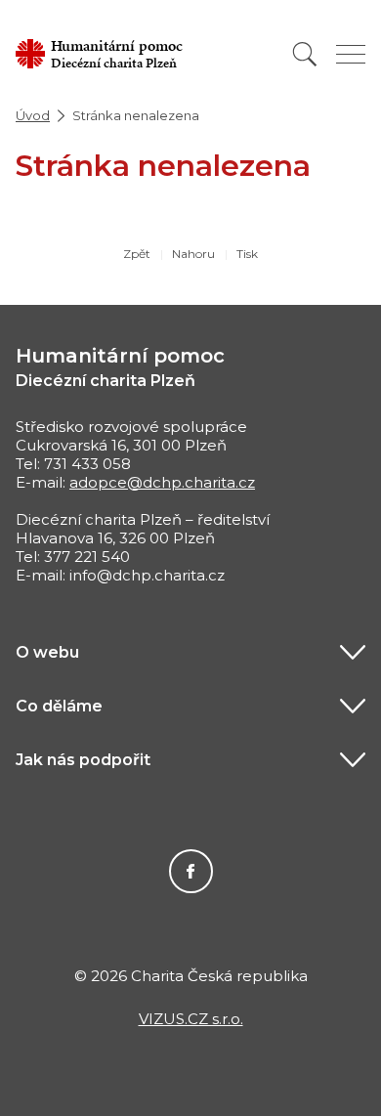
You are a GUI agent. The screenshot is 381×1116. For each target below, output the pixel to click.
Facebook (191, 871)
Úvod (33, 115)
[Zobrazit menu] (350, 54)
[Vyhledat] (304, 54)
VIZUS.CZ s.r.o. (191, 1018)
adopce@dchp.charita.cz (162, 482)
